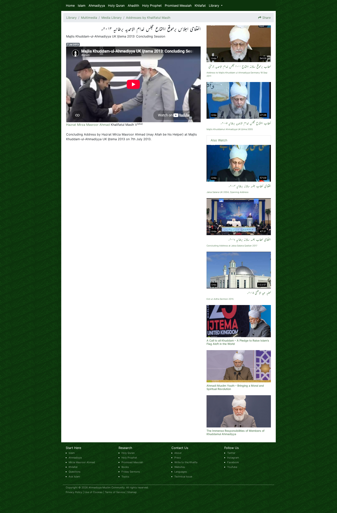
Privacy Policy (74, 492)
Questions (75, 471)
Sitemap (132, 492)
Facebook (233, 462)
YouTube (232, 467)
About (178, 452)
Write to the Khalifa (185, 462)
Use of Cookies (93, 492)
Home (70, 5)
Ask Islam (74, 476)
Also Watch (219, 140)
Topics (125, 476)
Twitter (231, 452)
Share (266, 18)
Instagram (233, 457)
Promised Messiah (178, 5)
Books (125, 467)
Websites (179, 467)
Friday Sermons (130, 471)
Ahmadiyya (97, 5)
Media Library (111, 18)
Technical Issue (183, 476)
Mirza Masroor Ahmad (82, 462)
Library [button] (214, 5)
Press (177, 457)
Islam (81, 5)
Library (71, 18)
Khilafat (200, 5)
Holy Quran (116, 5)
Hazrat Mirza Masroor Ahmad (88, 125)
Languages (180, 471)
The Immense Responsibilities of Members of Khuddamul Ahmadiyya (235, 432)
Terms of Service (115, 492)
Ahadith (133, 5)
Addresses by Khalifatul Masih (148, 18)
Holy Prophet (152, 5)
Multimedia (89, 18)
